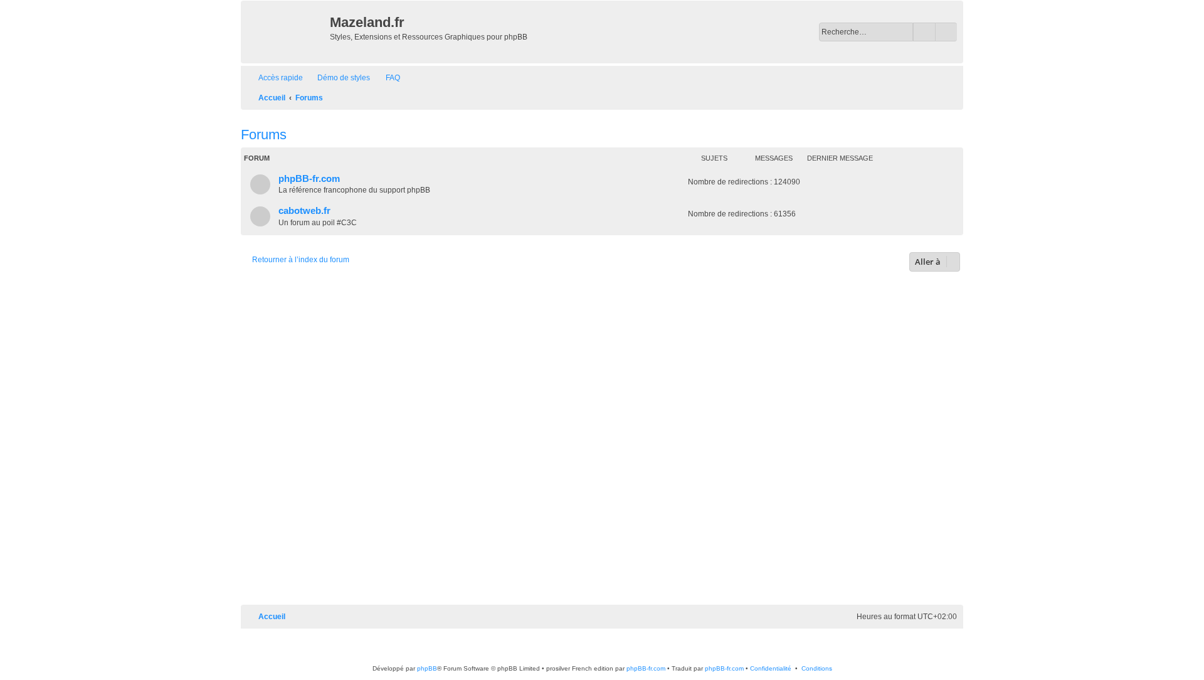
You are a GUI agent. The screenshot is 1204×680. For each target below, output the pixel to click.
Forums (264, 134)
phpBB (427, 668)
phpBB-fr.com (309, 179)
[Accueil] (287, 32)
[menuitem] (338, 78)
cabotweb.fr (304, 211)
